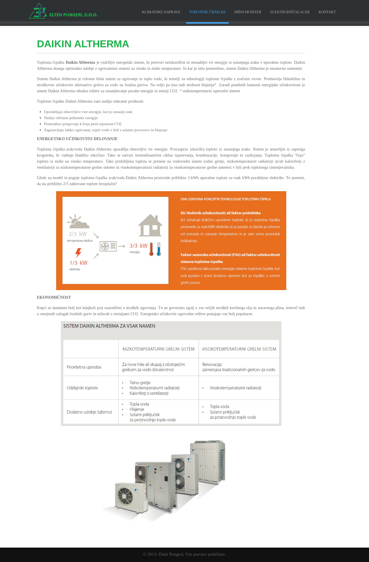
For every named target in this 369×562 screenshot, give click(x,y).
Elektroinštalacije (290, 12)
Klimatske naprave (161, 12)
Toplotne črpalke (207, 12)
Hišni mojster (247, 12)
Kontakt (327, 12)
